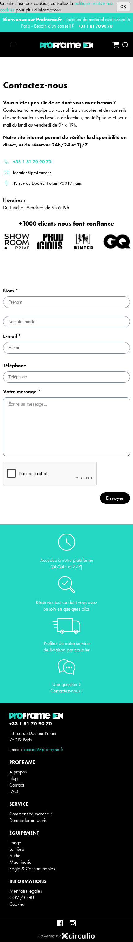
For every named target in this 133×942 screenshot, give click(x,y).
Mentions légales (25, 891)
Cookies (17, 904)
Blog (13, 778)
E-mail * (12, 336)
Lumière (16, 849)
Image (15, 842)
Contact (16, 785)
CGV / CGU (21, 897)
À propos (18, 771)
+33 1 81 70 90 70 (95, 26)
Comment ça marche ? (31, 813)
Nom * (10, 290)
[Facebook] (60, 923)
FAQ (13, 791)
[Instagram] (73, 923)
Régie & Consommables (32, 868)
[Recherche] (125, 45)
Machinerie (20, 862)
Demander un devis (28, 820)
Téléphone (14, 365)
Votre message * (22, 391)
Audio (14, 855)
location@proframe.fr (32, 172)
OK (123, 6)
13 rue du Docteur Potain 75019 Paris (47, 183)
